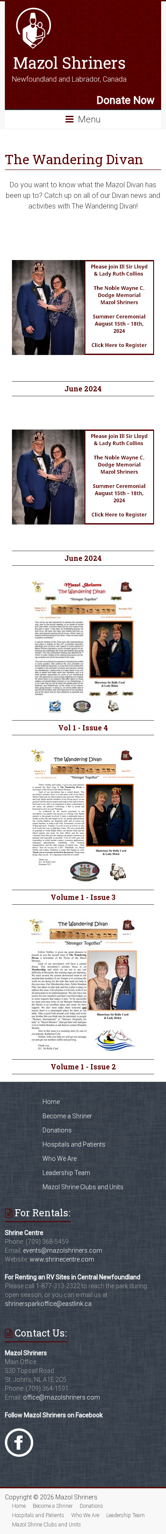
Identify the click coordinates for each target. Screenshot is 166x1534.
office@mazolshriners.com (61, 1397)
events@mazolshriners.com (62, 1250)
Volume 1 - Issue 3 (83, 897)
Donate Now (125, 100)
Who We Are (59, 1158)
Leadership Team (66, 1172)
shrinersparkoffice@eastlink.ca (48, 1303)
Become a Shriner (67, 1116)
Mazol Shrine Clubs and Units (83, 1187)
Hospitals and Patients (73, 1144)
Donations (57, 1130)
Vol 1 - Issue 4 (83, 727)
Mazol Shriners (69, 62)
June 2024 (83, 388)
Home (51, 1101)
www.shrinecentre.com (62, 1259)
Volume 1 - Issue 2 (83, 1066)
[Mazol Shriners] (34, 10)
